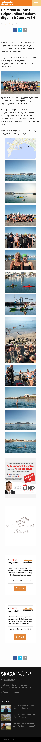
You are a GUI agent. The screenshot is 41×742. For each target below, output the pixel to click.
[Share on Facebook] (15, 30)
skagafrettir (7, 24)
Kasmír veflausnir (21, 692)
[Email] (25, 30)
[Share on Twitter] (20, 30)
